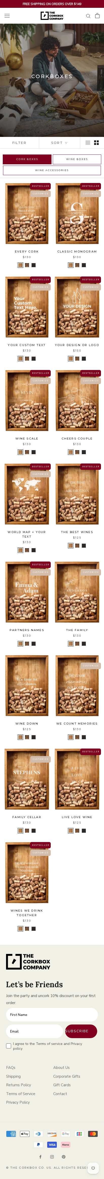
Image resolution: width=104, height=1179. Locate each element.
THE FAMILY (77, 630)
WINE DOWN (27, 723)
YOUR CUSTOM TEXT (27, 345)
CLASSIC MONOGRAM (77, 251)
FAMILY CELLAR (26, 817)
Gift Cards (62, 1085)
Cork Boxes (27, 159)
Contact (60, 1093)
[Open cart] (97, 15)
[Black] (34, 265)
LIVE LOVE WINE (77, 817)
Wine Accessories (52, 170)
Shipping (13, 1076)
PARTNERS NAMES (27, 630)
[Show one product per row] (88, 142)
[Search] (88, 16)
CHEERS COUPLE (77, 438)
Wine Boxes (77, 159)
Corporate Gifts (66, 1076)
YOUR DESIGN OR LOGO (77, 345)
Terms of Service (20, 1093)
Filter (19, 143)
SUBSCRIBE (77, 1031)
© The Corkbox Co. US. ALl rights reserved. (52, 1167)
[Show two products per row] (96, 142)
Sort (57, 143)
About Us (61, 1067)
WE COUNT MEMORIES (77, 723)
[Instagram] (52, 1157)
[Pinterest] (63, 1157)
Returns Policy (18, 1085)
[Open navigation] (7, 16)
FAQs (10, 1067)
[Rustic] (20, 265)
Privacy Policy (18, 1102)
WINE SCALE (27, 438)
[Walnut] (27, 265)
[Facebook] (40, 1157)
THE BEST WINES (77, 532)
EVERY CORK (27, 251)
